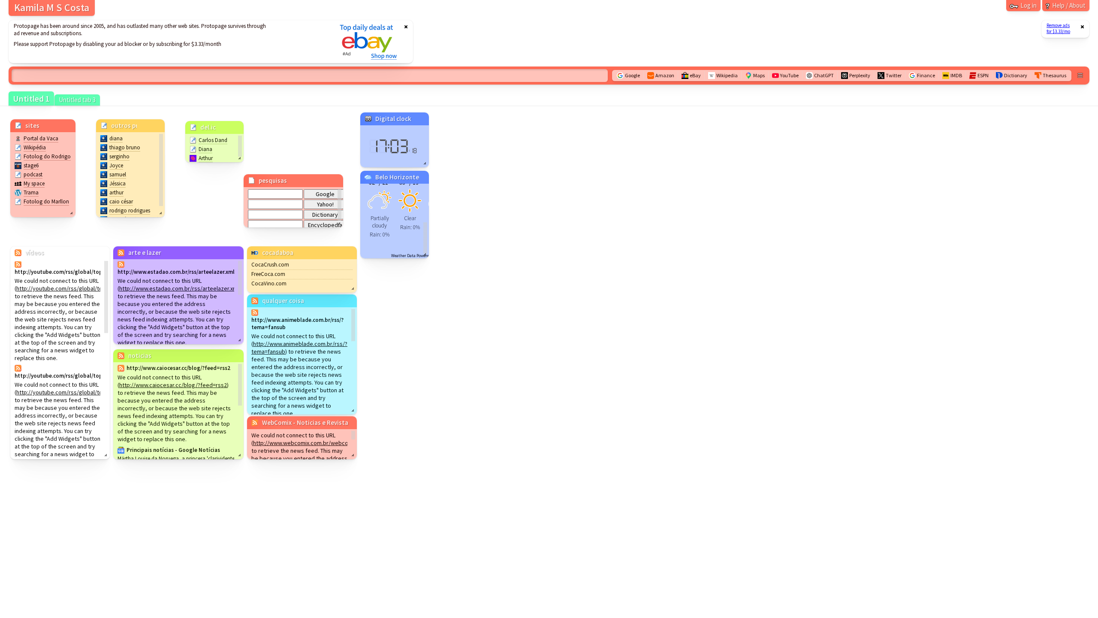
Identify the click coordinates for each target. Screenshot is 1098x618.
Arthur (206, 158)
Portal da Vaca (41, 138)
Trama (31, 192)
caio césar (121, 201)
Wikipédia (35, 147)
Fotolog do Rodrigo (47, 156)
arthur (116, 192)
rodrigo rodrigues (129, 210)
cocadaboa (277, 252)
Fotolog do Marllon (46, 201)
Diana (205, 149)
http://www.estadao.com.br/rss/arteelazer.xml (179, 288)
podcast (33, 174)
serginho (119, 156)
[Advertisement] (168, 41)
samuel (117, 174)
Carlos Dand (213, 140)
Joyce (116, 165)
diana (116, 138)
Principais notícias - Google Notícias (173, 450)
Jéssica (117, 183)
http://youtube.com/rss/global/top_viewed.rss (76, 288)
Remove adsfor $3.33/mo (1058, 28)
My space (34, 183)
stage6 (31, 165)
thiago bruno (124, 147)
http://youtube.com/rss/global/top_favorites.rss (79, 392)
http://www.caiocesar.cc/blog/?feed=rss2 (173, 385)
